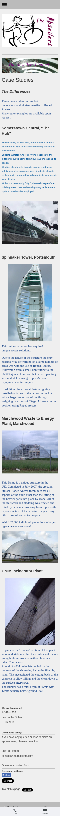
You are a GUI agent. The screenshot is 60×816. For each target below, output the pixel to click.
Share (7, 775)
